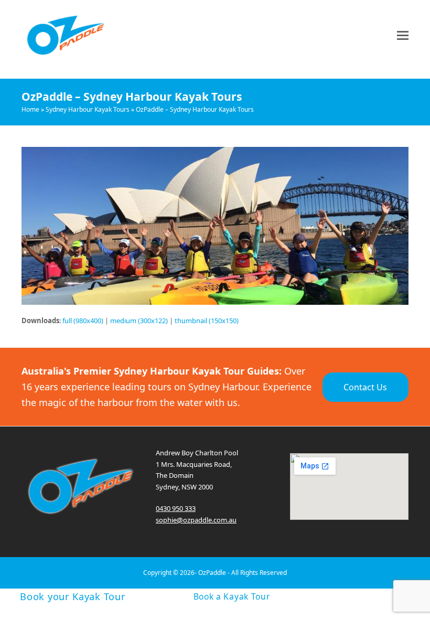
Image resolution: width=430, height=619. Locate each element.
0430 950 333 (176, 508)
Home (30, 109)
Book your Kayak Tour (72, 596)
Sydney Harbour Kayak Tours (88, 109)
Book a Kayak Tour (232, 597)
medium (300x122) (139, 320)
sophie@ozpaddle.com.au (196, 520)
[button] (402, 35)
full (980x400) (82, 320)
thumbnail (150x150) (207, 320)
